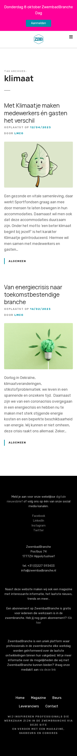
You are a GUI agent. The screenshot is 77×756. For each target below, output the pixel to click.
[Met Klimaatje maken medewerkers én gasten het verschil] (38, 144)
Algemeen (17, 261)
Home (20, 698)
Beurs (56, 698)
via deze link (47, 669)
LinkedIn (38, 520)
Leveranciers (29, 706)
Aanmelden (38, 23)
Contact (51, 706)
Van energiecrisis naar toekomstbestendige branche (33, 294)
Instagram (38, 525)
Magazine (38, 698)
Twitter (38, 530)
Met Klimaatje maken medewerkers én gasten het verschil (35, 112)
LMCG (19, 133)
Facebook (38, 516)
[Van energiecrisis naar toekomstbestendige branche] (38, 326)
